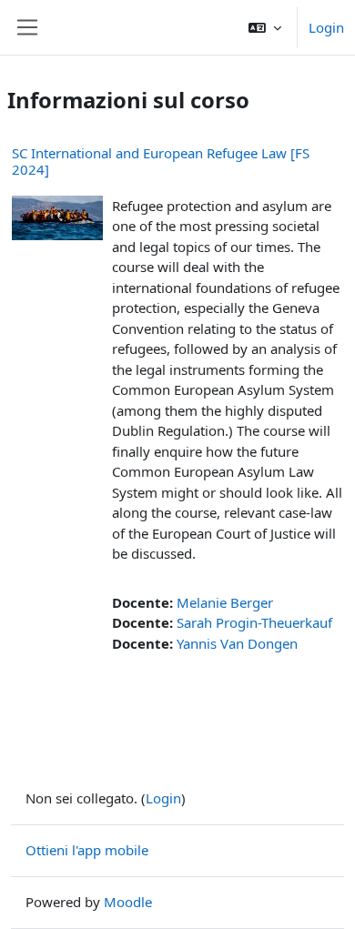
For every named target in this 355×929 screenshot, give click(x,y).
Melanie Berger (225, 602)
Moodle (128, 902)
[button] (265, 27)
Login (326, 27)
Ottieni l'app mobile (86, 850)
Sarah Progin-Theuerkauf (254, 622)
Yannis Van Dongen (237, 643)
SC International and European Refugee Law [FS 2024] (160, 161)
